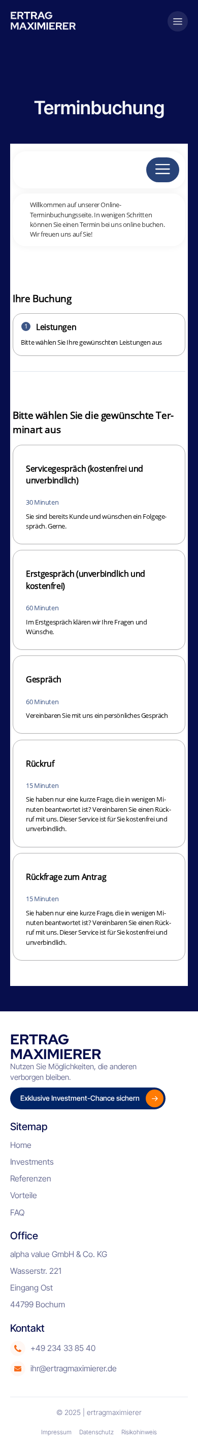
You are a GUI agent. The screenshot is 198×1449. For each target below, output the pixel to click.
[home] (47, 21)
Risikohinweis (139, 1432)
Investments (32, 1162)
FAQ (17, 1212)
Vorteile (23, 1195)
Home (20, 1145)
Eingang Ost (31, 1287)
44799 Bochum (37, 1304)
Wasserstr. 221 (35, 1271)
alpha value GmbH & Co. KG (58, 1254)
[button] (178, 21)
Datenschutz (96, 1432)
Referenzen (30, 1178)
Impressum (56, 1432)
